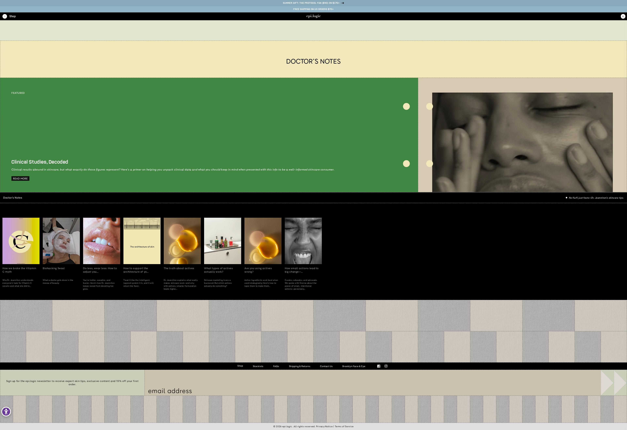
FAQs (276, 366)
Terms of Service (344, 426)
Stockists (258, 366)
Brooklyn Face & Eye (353, 366)
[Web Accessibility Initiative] (6, 411)
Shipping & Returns (299, 366)
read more (20, 178)
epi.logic (287, 426)
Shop (240, 365)
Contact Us (326, 366)
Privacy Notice (324, 426)
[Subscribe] (614, 383)
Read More (30, 295)
